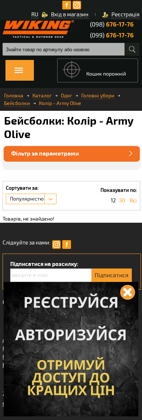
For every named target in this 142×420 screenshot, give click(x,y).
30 (122, 201)
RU (34, 14)
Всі (133, 201)
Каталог (42, 96)
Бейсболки (17, 103)
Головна (13, 96)
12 (113, 201)
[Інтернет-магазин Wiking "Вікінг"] (38, 29)
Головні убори (97, 96)
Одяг (66, 96)
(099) (112, 35)
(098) (112, 24)
